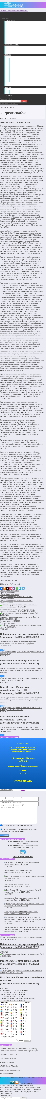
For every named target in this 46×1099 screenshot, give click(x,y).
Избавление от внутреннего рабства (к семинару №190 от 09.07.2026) (22, 635)
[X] (7, 588)
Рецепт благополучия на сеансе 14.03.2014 (16, 597)
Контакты (40, 1078)
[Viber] (14, 588)
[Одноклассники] (4, 588)
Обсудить (12, 118)
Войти (17, 1091)
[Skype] (20, 588)
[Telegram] (23, 588)
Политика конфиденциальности (22, 1078)
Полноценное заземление (9, 591)
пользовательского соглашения (12, 831)
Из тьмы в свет (5, 621)
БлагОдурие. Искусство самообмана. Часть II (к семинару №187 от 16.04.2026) (19, 719)
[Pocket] (10, 588)
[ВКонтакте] (1, 588)
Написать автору (6, 790)
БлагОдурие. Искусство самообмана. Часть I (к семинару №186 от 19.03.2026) (21, 913)
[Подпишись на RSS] (17, 1083)
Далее (2, 650)
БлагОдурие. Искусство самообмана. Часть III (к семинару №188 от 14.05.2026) (19, 689)
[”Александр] (12, 1083)
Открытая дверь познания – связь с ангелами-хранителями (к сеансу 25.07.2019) (17, 610)
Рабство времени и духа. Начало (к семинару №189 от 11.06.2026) (19, 662)
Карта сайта (4, 1078)
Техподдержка (26, 1091)
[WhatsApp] (17, 588)
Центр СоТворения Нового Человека (14, 11)
